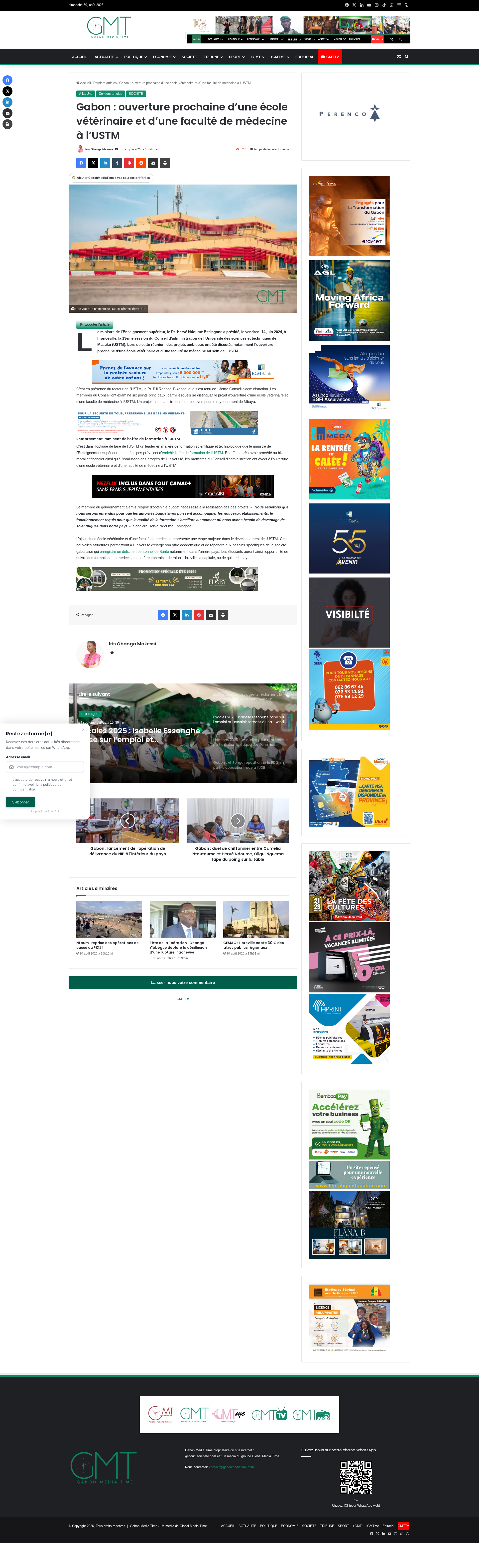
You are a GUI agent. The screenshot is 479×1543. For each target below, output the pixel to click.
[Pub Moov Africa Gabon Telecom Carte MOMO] (349, 825)
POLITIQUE (133, 57)
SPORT (235, 57)
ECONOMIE (162, 57)
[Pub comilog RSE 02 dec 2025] (349, 255)
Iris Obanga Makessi (99, 149)
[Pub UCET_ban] (167, 433)
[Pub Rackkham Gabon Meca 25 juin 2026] (349, 498)
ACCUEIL (80, 57)
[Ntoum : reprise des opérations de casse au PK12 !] (109, 919)
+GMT (256, 57)
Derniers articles (105, 83)
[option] (183, 733)
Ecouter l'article (97, 324)
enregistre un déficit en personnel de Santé (134, 551)
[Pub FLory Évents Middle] (167, 589)
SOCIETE (189, 57)
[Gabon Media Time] (109, 27)
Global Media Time (193, 1526)
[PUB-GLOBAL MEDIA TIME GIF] (349, 646)
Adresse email (18, 757)
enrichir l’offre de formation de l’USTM (192, 453)
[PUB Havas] (349, 414)
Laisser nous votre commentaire (183, 982)
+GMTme (278, 57)
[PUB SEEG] (349, 728)
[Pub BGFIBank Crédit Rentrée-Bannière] (183, 382)
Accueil (85, 83)
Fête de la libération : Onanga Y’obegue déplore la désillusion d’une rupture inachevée (178, 947)
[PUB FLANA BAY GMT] (349, 1258)
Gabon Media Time (143, 1526)
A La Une (85, 94)
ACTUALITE (105, 57)
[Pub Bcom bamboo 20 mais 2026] (349, 1158)
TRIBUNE (211, 57)
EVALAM (53, 811)
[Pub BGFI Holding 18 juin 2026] (349, 572)
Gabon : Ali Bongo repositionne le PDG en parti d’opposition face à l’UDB (141, 735)
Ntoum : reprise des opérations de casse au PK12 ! (107, 945)
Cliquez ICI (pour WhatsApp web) (356, 1505)
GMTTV (332, 57)
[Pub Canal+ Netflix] (183, 497)
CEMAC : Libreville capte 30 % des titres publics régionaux (253, 945)
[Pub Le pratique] (349, 1188)
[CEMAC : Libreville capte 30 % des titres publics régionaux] (256, 919)
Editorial (304, 57)
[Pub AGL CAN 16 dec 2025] (349, 340)
